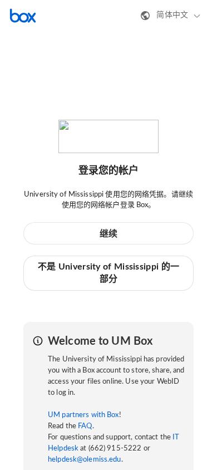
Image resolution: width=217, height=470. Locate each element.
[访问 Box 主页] (23, 15)
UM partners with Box (83, 415)
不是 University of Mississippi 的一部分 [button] (108, 272)
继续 (109, 233)
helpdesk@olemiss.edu (84, 459)
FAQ (85, 426)
